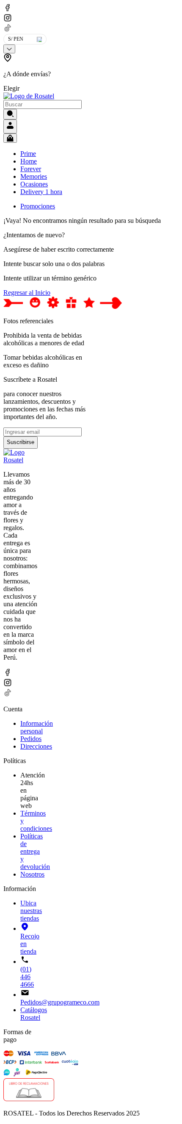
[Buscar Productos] (10, 114)
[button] (32, 72)
